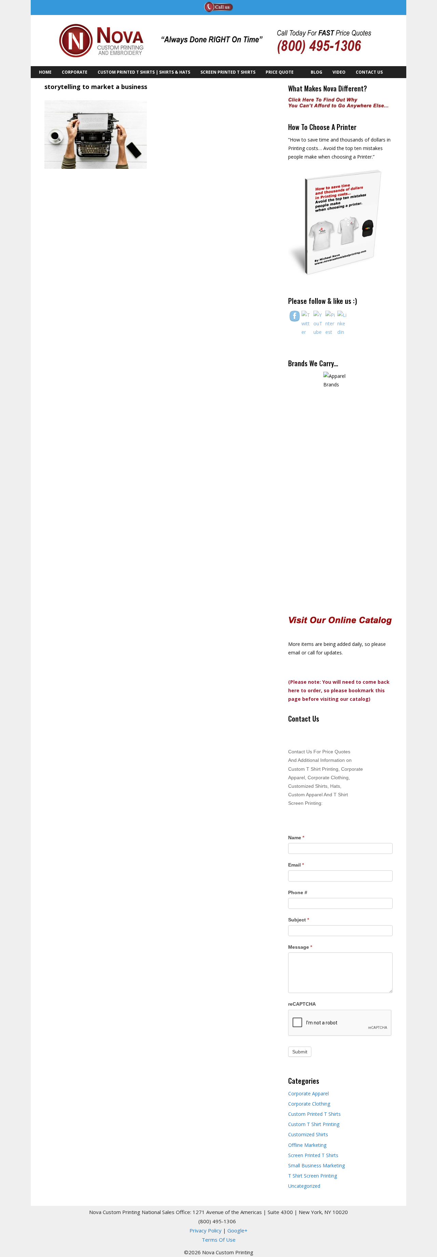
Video (339, 72)
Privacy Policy (205, 1230)
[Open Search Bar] (395, 72)
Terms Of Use (219, 1239)
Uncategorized (304, 1186)
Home (45, 72)
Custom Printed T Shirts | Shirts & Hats (144, 72)
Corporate (74, 72)
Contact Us (369, 72)
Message (300, 947)
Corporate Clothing (309, 1103)
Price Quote (280, 72)
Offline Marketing (307, 1145)
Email (296, 865)
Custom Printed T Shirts (314, 1114)
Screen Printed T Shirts (227, 72)
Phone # (297, 892)
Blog (316, 72)
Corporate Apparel (308, 1093)
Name (296, 837)
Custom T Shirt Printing (313, 1124)
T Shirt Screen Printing (312, 1175)
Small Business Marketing (316, 1165)
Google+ (237, 1230)
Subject (298, 919)
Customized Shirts (308, 1134)
